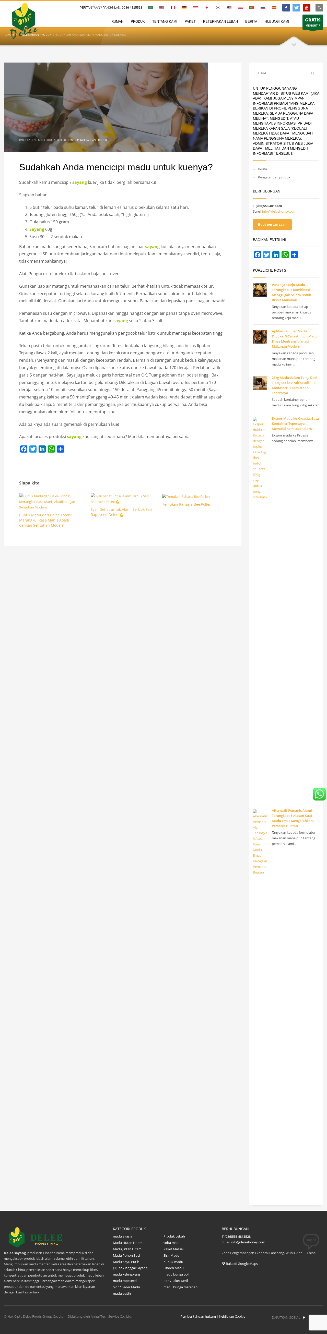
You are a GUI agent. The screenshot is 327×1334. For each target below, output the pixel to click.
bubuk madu (173, 1261)
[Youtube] (306, 7)
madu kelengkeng (126, 1274)
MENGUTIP (313, 22)
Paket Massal (173, 1249)
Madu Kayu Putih (126, 1261)
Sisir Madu (171, 1255)
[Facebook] (286, 7)
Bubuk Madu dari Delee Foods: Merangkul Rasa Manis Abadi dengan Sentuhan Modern (45, 520)
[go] (312, 73)
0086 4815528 (132, 7)
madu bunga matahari (181, 1287)
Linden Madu (174, 1268)
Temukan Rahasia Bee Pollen (187, 504)
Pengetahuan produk (92, 140)
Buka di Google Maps (241, 1263)
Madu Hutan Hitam (128, 1242)
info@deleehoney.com (279, 211)
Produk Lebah (174, 1236)
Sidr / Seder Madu (126, 1287)
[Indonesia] (296, 7)
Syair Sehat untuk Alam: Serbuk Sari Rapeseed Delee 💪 (121, 512)
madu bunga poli (176, 1274)
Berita (262, 169)
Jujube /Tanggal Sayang (130, 1268)
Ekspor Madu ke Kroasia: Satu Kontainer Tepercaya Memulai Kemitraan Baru (295, 423)
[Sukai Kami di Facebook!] (304, 1317)
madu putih (122, 1293)
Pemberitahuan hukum (198, 1316)
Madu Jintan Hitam (127, 1249)
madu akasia (122, 1236)
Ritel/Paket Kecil (176, 1280)
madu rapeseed (125, 1280)
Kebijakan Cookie (232, 1316)
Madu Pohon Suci (126, 1255)
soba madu (172, 1242)
